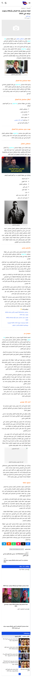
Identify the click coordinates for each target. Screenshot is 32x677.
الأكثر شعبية (18, 636)
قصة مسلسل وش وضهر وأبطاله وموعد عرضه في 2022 (16, 605)
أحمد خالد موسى (19, 120)
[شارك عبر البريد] (18, 544)
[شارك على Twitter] (23, 544)
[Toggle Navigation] (29, 3)
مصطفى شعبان (20, 39)
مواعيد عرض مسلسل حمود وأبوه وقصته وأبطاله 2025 (11, 648)
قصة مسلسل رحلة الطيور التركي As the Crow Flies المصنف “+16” (10, 655)
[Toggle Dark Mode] (6, 3)
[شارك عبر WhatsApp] (14, 544)
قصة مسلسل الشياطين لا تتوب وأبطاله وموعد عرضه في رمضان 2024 (15, 627)
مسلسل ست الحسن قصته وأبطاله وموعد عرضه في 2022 (16, 560)
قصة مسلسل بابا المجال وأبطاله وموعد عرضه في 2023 (16, 12)
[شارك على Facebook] (28, 544)
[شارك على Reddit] (9, 544)
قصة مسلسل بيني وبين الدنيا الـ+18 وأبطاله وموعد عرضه (10, 639)
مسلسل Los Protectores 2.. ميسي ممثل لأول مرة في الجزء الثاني (15, 553)
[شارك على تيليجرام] (4, 544)
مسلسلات (23, 8)
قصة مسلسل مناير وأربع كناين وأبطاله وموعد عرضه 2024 (12, 670)
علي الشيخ (28, 16)
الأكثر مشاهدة (25, 636)
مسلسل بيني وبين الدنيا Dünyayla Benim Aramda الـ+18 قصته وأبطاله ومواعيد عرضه (10, 662)
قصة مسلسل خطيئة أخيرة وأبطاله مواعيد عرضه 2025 (16, 586)
